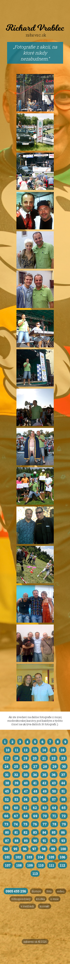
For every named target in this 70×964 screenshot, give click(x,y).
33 (25, 774)
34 (35, 774)
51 (63, 791)
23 (63, 758)
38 (7, 783)
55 (35, 799)
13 (35, 750)
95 (15, 849)
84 (44, 832)
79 (64, 824)
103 (29, 857)
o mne (54, 899)
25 (16, 766)
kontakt (44, 906)
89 (26, 840)
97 (34, 849)
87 (7, 840)
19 (25, 758)
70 (45, 816)
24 (6, 766)
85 (53, 832)
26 (26, 766)
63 (44, 807)
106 (62, 857)
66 (6, 816)
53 (16, 799)
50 (54, 791)
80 (7, 832)
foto (49, 891)
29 (54, 766)
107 (8, 865)
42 (44, 783)
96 (25, 849)
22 (54, 758)
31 (7, 774)
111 (51, 865)
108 (19, 865)
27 (35, 766)
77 (45, 824)
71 (54, 816)
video (60, 891)
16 (62, 750)
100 (63, 849)
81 (16, 832)
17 (7, 758)
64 (54, 807)
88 (16, 840)
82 (25, 832)
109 (30, 865)
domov (36, 891)
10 (7, 750)
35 (44, 774)
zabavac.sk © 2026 (35, 941)
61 (25, 807)
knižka (40, 899)
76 (35, 824)
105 (51, 857)
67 (16, 816)
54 (25, 799)
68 (26, 816)
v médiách (27, 906)
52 (7, 799)
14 (44, 750)
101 (7, 857)
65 (64, 807)
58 (63, 799)
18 (16, 758)
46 (16, 791)
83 (35, 832)
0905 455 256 (16, 891)
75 (25, 824)
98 (44, 849)
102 (18, 857)
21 (44, 758)
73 (6, 824)
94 (6, 849)
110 (40, 865)
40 (26, 783)
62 (35, 807)
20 (35, 758)
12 (26, 750)
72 (64, 816)
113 (35, 873)
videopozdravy (21, 899)
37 (63, 774)
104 (40, 857)
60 (16, 807)
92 (54, 840)
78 (54, 824)
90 (35, 840)
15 (53, 750)
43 (54, 783)
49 (44, 791)
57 (54, 799)
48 (35, 791)
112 (62, 865)
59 (6, 807)
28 (45, 766)
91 (44, 840)
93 (63, 840)
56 (44, 799)
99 (53, 849)
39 (16, 783)
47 (26, 791)
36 (54, 774)
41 (35, 783)
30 (64, 766)
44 (63, 783)
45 (7, 791)
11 (16, 750)
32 (16, 774)
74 (16, 824)
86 (63, 832)
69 (35, 816)
